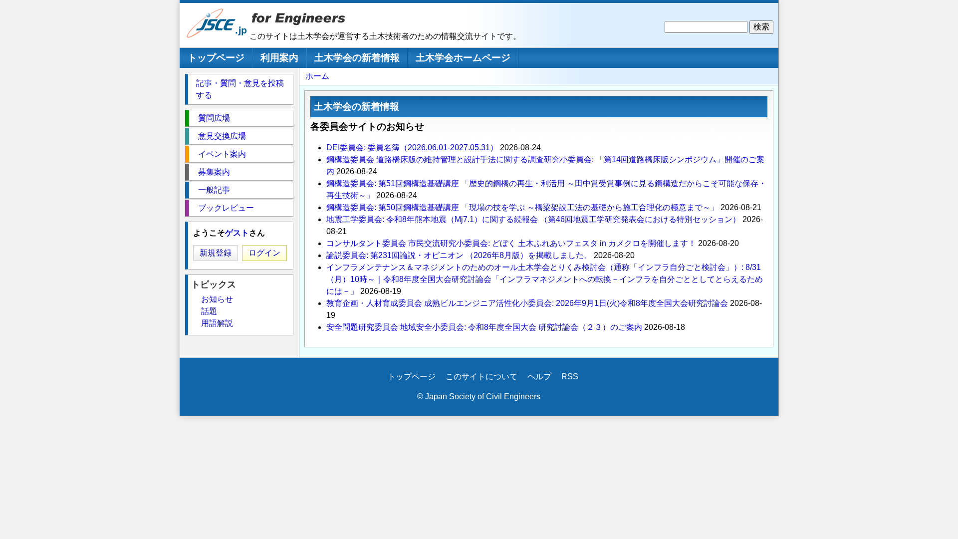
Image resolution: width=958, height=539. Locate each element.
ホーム (317, 76)
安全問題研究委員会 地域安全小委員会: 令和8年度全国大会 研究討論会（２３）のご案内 (484, 327)
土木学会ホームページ (463, 57)
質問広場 (214, 118)
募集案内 (214, 172)
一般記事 (214, 190)
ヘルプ (539, 376)
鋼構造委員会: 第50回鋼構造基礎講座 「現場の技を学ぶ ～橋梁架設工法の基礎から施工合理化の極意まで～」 (522, 207)
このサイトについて (481, 376)
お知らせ (217, 299)
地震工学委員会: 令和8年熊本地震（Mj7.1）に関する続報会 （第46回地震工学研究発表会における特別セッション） (533, 219)
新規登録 (216, 253)
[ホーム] (217, 35)
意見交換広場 (222, 136)
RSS (569, 376)
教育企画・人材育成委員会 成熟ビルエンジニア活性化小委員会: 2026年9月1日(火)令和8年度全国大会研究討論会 (527, 303)
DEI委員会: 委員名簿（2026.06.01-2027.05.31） (412, 147)
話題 (209, 311)
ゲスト (237, 233)
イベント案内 (222, 154)
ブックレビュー (226, 208)
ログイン (264, 253)
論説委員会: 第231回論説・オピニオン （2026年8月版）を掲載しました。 (459, 255)
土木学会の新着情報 (357, 57)
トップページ (216, 57)
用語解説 (217, 323)
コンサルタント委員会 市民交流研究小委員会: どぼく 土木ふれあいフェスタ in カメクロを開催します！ (511, 243)
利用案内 (279, 57)
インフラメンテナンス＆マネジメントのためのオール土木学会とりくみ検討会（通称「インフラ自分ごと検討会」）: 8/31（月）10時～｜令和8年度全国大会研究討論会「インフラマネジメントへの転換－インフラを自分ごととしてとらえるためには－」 (544, 279)
